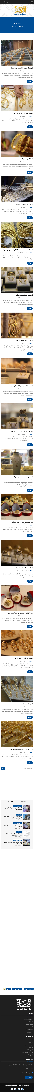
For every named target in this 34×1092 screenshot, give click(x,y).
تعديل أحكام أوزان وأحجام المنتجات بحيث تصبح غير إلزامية (14, 834)
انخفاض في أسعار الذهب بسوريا (23, 658)
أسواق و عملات (17, 806)
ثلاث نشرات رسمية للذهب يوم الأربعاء (22, 68)
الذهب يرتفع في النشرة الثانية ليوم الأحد (21, 749)
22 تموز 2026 (23, 71)
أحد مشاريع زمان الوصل (24, 1085)
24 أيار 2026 (23, 752)
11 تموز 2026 (23, 116)
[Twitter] (7, 2)
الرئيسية (21, 26)
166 (26, 989)
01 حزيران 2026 (22, 616)
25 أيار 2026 (23, 706)
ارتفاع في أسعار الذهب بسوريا (24, 204)
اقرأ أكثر (29, 81)
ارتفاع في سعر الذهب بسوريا (24, 567)
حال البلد (19, 814)
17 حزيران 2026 (22, 434)
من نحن (31, 1047)
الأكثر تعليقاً (23, 802)
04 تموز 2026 (23, 207)
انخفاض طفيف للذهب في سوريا (23, 113)
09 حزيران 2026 (22, 525)
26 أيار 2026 (23, 661)
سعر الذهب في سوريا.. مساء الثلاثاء (22, 522)
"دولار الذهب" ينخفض (26, 704)
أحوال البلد (30, 1022)
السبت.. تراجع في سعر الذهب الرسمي (22, 386)
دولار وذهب (14, 26)
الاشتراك (29, 1077)
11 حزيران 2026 (22, 479)
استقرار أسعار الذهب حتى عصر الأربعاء (22, 431)
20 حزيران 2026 (22, 388)
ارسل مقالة (30, 1050)
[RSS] (2, 2)
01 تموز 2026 (23, 252)
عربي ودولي (30, 1032)
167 (30, 989)
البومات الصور (29, 1045)
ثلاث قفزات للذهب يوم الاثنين (24, 295)
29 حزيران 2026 (22, 298)
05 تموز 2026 (23, 161)
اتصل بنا (30, 1055)
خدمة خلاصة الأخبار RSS (26, 1052)
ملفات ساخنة (29, 1024)
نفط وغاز (30, 1027)
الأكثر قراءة (10, 802)
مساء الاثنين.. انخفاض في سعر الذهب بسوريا (20, 613)
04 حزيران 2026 (22, 570)
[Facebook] (5, 2)
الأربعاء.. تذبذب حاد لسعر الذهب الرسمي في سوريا (18, 249)
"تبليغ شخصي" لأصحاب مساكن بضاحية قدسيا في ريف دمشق (13, 817)
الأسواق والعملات (28, 1019)
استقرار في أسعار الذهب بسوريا (24, 159)
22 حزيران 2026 (22, 343)
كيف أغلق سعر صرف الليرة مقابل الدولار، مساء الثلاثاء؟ (13, 808)
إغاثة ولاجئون (29, 1029)
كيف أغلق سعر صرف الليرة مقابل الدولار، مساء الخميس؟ (13, 843)
